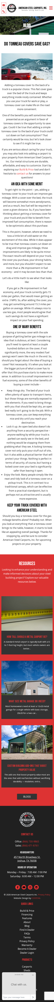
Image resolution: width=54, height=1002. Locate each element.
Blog (27, 925)
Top (51, 999)
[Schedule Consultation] (3, 5)
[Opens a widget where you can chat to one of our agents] (19, 986)
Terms (27, 937)
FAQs (27, 933)
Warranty (27, 945)
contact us (22, 173)
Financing (27, 914)
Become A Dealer (27, 948)
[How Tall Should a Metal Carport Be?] (27, 613)
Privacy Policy (44, 894)
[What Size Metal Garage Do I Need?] (27, 677)
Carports (27, 966)
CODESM (36, 898)
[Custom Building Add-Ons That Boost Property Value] (27, 742)
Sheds (27, 970)
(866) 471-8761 (30, 845)
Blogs (27, 796)
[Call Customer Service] (3, 10)
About (27, 922)
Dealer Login (27, 952)
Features (27, 918)
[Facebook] (17, 887)
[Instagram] (30, 887)
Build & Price (26, 169)
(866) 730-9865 (30, 841)
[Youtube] (24, 887)
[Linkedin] (36, 887)
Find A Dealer (27, 929)
